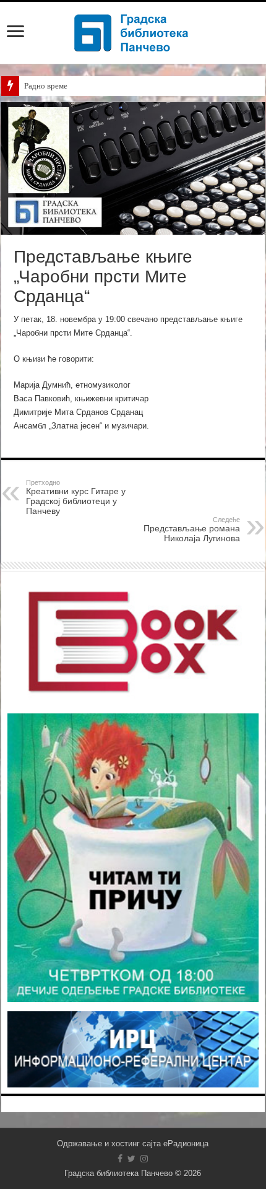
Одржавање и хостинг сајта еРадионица (132, 1143)
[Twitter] (131, 1158)
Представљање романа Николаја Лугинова (192, 529)
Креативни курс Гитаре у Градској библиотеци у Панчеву (76, 497)
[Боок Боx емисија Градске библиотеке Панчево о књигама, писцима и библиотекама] (133, 640)
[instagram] (144, 1158)
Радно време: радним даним (72, 85)
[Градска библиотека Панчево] (133, 30)
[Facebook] (120, 1158)
